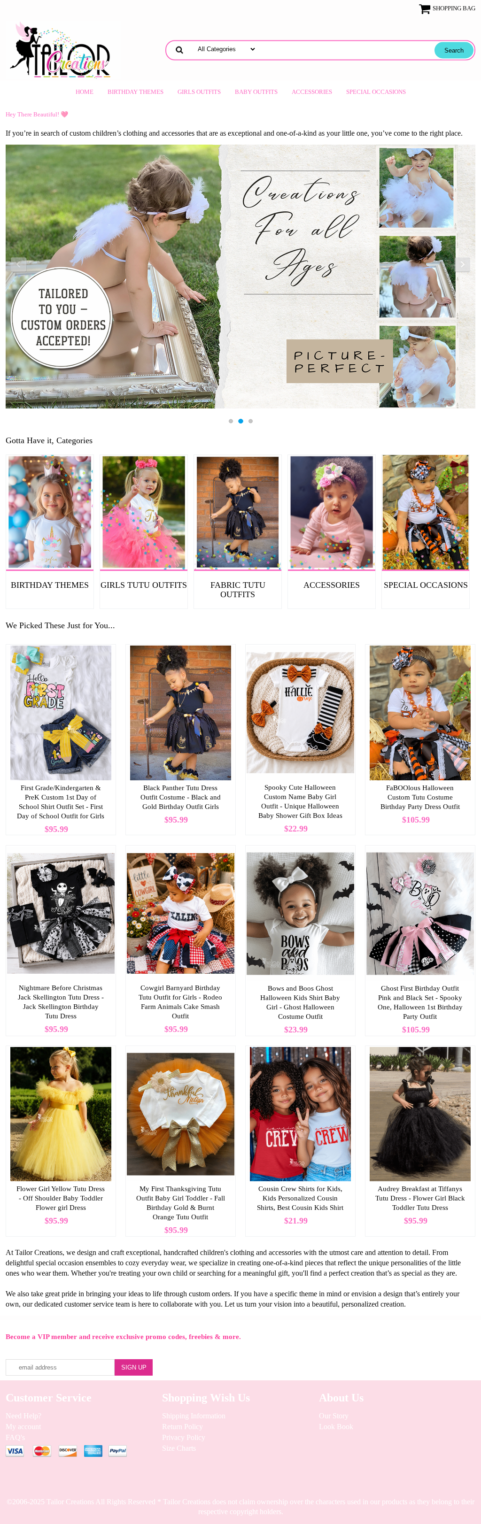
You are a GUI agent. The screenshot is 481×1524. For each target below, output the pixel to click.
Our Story (334, 1416)
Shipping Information (193, 1416)
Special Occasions (376, 91)
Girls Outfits (199, 91)
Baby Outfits (256, 91)
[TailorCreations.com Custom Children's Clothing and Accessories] (63, 49)
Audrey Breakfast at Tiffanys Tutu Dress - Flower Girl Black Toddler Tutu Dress (420, 1198)
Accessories (312, 91)
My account (23, 1427)
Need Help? (23, 1416)
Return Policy (182, 1427)
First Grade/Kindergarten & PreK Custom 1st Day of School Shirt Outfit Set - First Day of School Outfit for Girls (60, 802)
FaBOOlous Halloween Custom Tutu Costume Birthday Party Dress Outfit (420, 797)
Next (462, 264)
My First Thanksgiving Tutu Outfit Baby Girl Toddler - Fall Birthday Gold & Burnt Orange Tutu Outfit (180, 1203)
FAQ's (15, 1437)
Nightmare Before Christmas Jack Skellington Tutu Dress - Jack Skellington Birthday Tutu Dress (61, 1002)
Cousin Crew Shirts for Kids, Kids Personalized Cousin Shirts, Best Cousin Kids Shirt (300, 1198)
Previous (18, 264)
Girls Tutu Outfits (144, 585)
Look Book (336, 1427)
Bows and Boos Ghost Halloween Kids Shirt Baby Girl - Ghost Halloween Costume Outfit (300, 1002)
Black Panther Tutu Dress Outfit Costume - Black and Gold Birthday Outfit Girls (180, 797)
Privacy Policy (183, 1437)
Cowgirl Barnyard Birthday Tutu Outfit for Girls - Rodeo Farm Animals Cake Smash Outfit (180, 1002)
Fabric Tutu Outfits (237, 589)
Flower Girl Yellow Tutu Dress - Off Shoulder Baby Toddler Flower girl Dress (60, 1198)
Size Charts (179, 1448)
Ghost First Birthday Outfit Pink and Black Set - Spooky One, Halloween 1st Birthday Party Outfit (420, 1002)
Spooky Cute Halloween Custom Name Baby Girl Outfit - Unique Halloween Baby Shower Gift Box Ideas (300, 801)
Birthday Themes (135, 91)
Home (84, 91)
